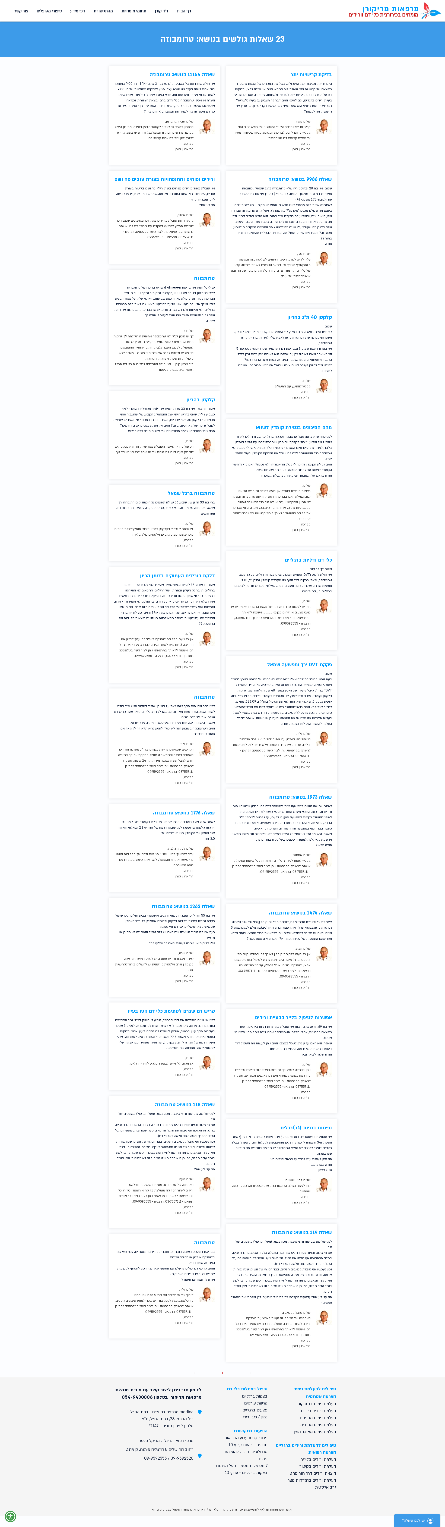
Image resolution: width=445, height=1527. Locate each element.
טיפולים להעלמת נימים (314, 1389)
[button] (133, 11)
